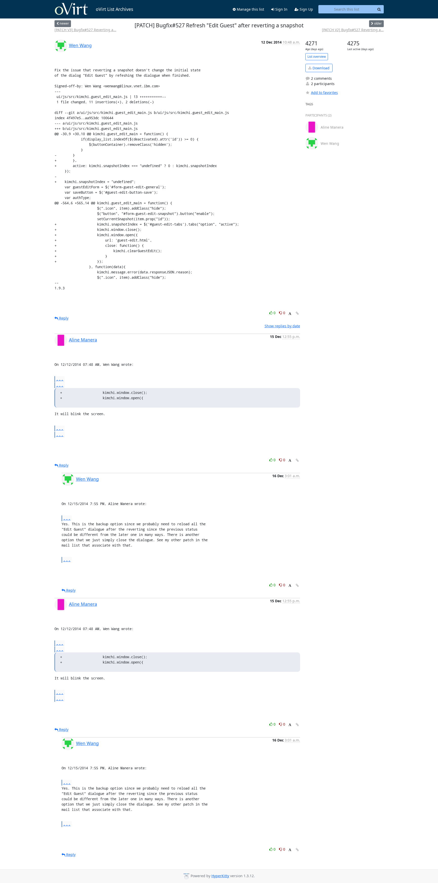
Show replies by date (282, 326)
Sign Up (306, 9)
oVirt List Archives (114, 9)
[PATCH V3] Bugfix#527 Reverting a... (85, 29)
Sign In (280, 9)
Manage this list (250, 9)
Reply (63, 318)
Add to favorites (324, 92)
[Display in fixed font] (289, 313)
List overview (316, 56)
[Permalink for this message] (297, 313)
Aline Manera (83, 340)
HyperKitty (220, 875)
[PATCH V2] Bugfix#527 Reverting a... (353, 29)
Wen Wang (80, 45)
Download (321, 68)
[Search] (379, 9)
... (60, 379)
